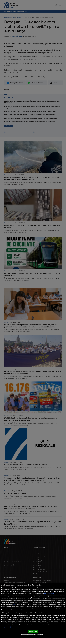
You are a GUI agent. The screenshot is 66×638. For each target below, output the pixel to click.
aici (14, 604)
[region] (33, 610)
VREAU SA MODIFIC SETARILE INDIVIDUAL (32, 634)
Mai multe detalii (49, 593)
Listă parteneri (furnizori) (8, 627)
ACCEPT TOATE (33, 631)
